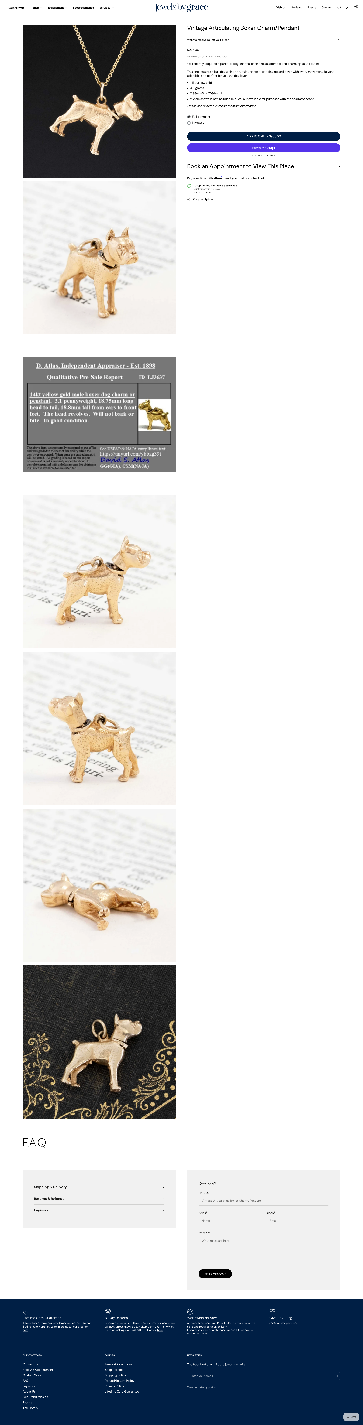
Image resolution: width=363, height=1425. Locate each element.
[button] (339, 7)
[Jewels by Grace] (181, 7)
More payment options (263, 155)
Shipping (192, 56)
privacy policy (207, 1387)
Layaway (198, 123)
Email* (271, 1212)
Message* (205, 1232)
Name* (203, 1212)
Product (205, 1192)
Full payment (201, 117)
